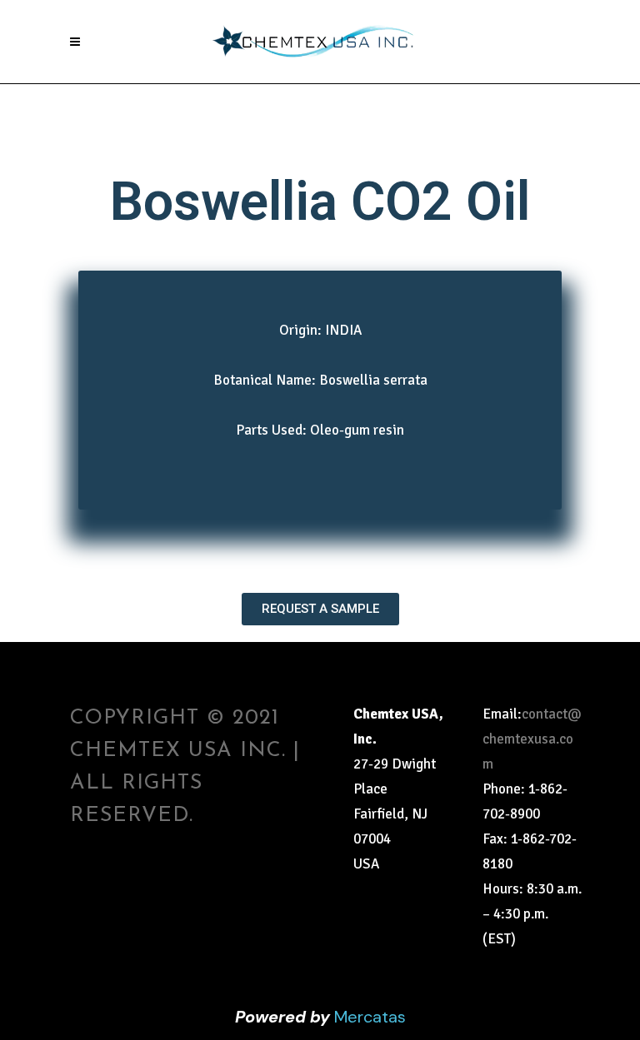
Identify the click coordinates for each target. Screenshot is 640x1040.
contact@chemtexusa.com (532, 739)
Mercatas (370, 1017)
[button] (320, 609)
